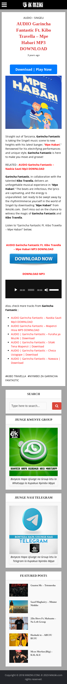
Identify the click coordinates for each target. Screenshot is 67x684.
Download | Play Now (33, 69)
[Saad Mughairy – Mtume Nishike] (20, 606)
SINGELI (39, 18)
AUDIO (27, 18)
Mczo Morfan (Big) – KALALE (41, 653)
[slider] (54, 289)
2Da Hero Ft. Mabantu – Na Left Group (43, 620)
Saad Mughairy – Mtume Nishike (44, 603)
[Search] (56, 406)
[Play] (16, 290)
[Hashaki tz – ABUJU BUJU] (20, 639)
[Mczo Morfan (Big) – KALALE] (20, 656)
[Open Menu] (4, 5)
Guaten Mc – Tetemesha (43, 585)
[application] (33, 289)
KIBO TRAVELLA (16, 376)
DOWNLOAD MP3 (34, 274)
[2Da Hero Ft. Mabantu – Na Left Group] (20, 623)
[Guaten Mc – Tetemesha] (20, 590)
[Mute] (46, 290)
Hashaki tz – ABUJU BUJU (41, 637)
